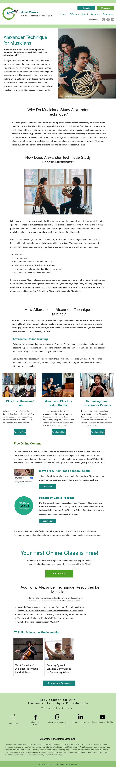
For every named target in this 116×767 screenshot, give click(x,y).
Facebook (38, 463)
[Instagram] (103, 19)
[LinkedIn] (80, 717)
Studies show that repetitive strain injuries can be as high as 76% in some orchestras (50, 137)
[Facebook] (108, 19)
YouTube (47, 463)
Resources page (73, 601)
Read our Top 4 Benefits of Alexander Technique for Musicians (52, 291)
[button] (86, 8)
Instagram (60, 463)
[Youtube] (112, 19)
